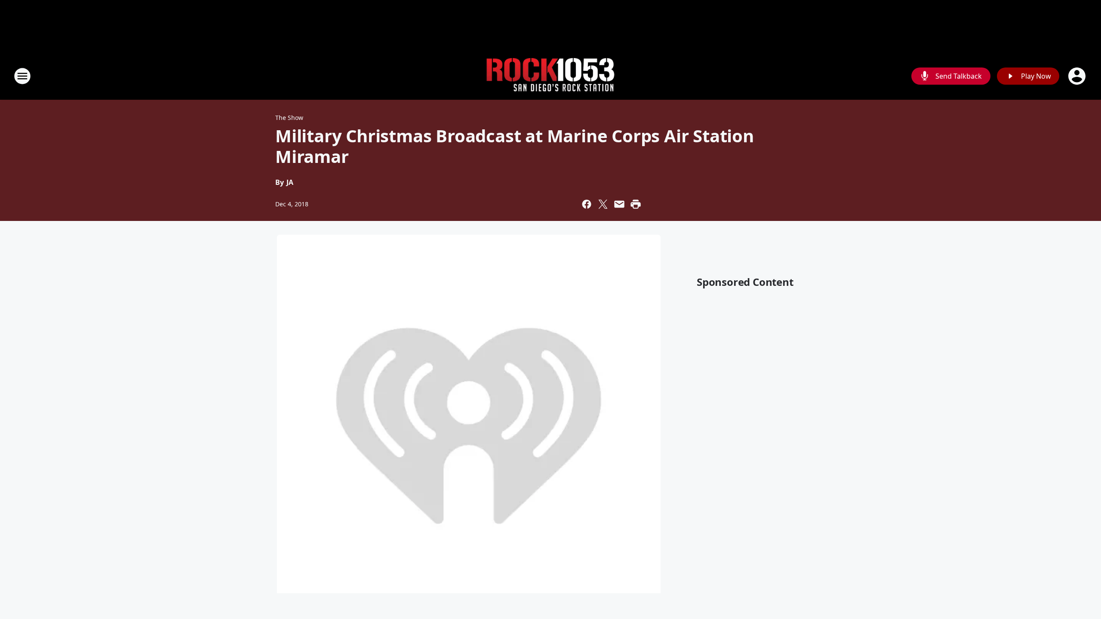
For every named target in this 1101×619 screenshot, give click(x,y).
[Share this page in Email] (619, 204)
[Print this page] (636, 204)
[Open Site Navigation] (22, 76)
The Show (289, 117)
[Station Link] (550, 76)
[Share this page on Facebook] (587, 204)
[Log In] (1077, 76)
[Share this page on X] (603, 204)
